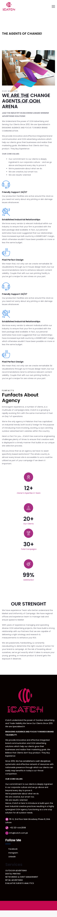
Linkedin (12, 856)
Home (4, 26)
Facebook (12, 849)
